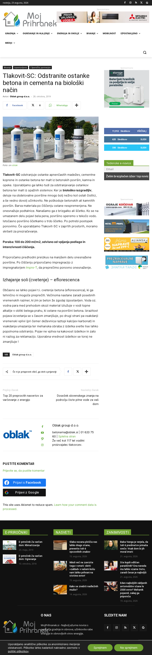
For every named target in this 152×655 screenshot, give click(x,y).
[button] (144, 52)
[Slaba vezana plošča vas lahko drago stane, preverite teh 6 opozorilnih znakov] (60, 545)
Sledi (143, 139)
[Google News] (147, 3)
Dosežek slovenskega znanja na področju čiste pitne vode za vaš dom (77, 400)
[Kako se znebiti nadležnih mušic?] (60, 589)
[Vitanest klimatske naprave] (103, 17)
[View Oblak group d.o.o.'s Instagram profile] (42, 445)
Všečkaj (141, 130)
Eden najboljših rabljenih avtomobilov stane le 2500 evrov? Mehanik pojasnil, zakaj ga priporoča (133, 590)
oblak (15, 165)
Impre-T (31, 267)
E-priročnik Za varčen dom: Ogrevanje (30, 558)
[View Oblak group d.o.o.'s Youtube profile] (42, 432)
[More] (76, 105)
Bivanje (7, 67)
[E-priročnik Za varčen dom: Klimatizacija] (9, 545)
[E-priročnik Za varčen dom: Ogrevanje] (9, 559)
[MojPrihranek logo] (30, 19)
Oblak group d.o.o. (20, 96)
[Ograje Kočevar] (126, 217)
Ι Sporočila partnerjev (40, 67)
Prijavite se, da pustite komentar (24, 470)
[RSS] (136, 3)
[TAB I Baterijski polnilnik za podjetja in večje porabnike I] (126, 106)
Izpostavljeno (20, 67)
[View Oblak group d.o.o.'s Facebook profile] (42, 426)
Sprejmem (100, 647)
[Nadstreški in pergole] (126, 235)
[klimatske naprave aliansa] (126, 253)
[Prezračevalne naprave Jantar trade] (126, 271)
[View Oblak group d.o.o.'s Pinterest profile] (42, 439)
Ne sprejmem (128, 647)
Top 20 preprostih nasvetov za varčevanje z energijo (23, 398)
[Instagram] (130, 3)
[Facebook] (125, 3)
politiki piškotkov (18, 651)
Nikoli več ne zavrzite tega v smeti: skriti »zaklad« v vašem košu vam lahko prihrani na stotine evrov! (82, 569)
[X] (141, 3)
